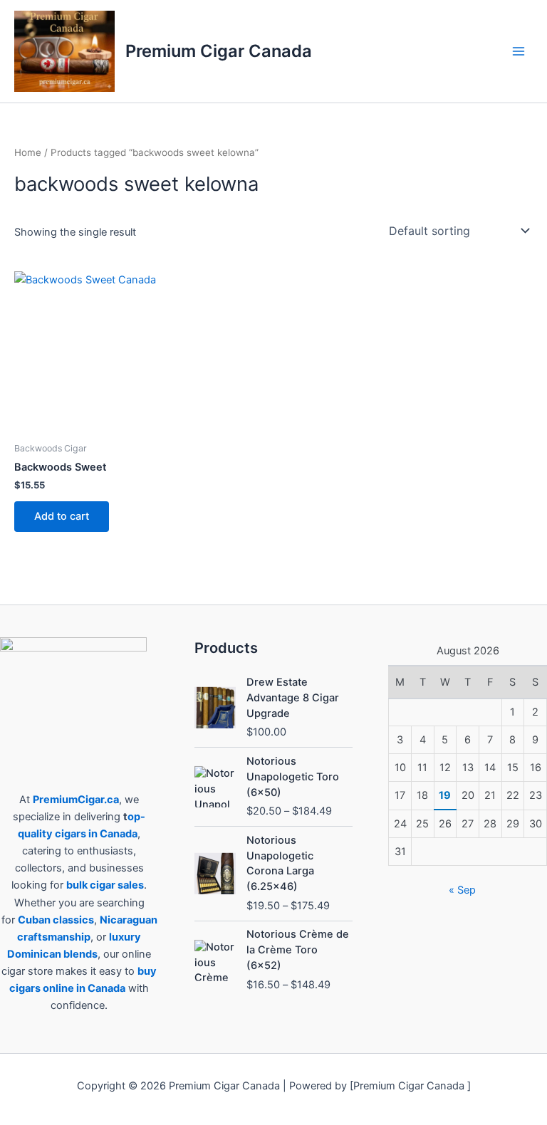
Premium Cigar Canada (218, 51)
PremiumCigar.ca (76, 799)
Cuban (34, 920)
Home (27, 152)
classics (73, 920)
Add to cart (61, 516)
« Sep (462, 890)
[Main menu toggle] (518, 51)
